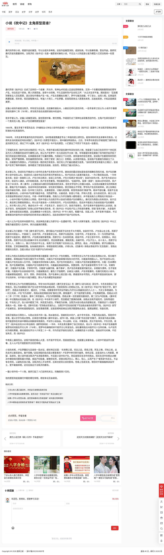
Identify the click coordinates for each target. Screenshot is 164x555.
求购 (30, 4)
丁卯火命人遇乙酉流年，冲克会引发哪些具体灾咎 (27, 390)
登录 (147, 4)
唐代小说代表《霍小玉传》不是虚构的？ (27, 437)
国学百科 (11, 29)
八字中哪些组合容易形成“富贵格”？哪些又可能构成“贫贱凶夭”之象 (34, 402)
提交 (114, 528)
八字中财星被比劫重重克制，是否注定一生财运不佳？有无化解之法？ (35, 394)
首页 (15, 4)
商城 (22, 4)
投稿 (159, 12)
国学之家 (20, 551)
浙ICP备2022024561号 (35, 551)
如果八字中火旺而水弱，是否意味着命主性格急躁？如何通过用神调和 (35, 398)
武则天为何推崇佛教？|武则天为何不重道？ (95, 437)
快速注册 (157, 4)
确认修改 (115, 499)
